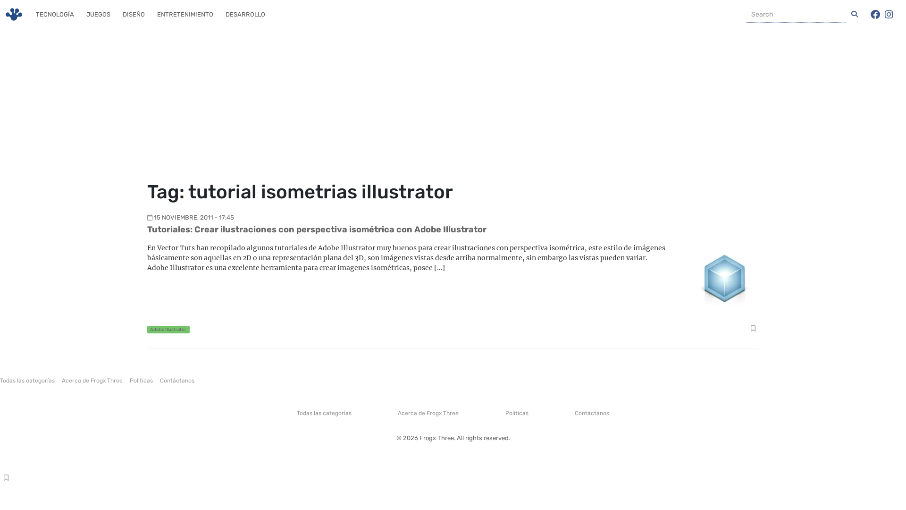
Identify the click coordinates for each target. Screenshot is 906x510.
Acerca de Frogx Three (92, 380)
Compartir (753, 329)
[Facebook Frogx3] (875, 15)
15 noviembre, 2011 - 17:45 (194, 217)
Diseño (134, 14)
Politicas (141, 380)
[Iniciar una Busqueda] (855, 15)
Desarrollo (245, 14)
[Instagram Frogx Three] (889, 15)
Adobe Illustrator (168, 329)
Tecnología (55, 14)
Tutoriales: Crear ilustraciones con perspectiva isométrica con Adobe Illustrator (317, 229)
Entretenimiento (185, 14)
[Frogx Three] (14, 14)
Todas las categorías (27, 380)
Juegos (98, 14)
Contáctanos (177, 380)
